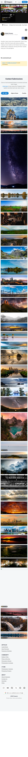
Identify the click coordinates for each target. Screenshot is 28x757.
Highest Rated (14, 93)
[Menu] (2, 2)
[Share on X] (26, 38)
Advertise (4, 681)
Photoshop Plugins (6, 671)
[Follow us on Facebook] (12, 688)
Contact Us (4, 679)
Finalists (24, 93)
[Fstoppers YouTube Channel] (8, 688)
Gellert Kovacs (9, 33)
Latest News (5, 647)
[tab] (5, 93)
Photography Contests (7, 663)
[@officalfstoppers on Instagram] (3, 688)
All (5, 93)
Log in (3, 63)
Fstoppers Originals (7, 651)
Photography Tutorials (7, 669)
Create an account (11, 63)
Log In (19, 1)
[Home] (8, 2)
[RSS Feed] (24, 688)
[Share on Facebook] (23, 38)
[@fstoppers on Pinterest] (20, 688)
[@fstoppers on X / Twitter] (16, 688)
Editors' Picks (5, 657)
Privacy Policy (9, 698)
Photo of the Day (6, 659)
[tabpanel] (14, 368)
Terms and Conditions (17, 698)
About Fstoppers (6, 677)
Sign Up (24, 2)
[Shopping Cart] (15, 1)
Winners (5, 25)
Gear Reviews (5, 649)
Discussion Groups (6, 661)
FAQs (3, 683)
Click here (5, 86)
